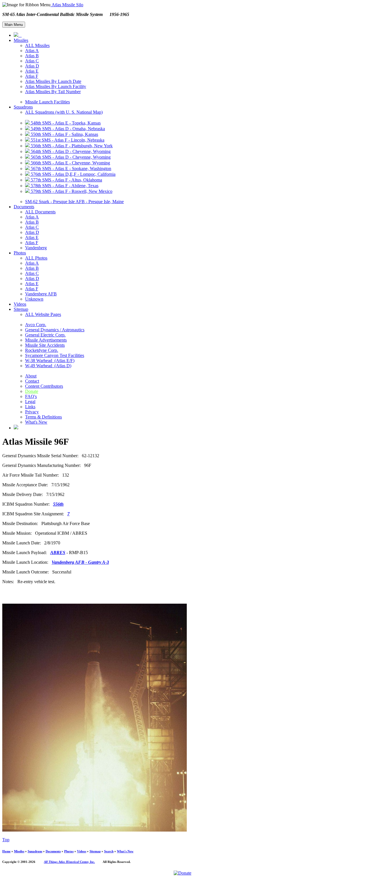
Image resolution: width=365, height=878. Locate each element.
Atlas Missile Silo (66, 4)
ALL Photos (36, 258)
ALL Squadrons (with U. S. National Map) (64, 112)
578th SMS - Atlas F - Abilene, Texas (64, 185)
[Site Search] (16, 427)
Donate (31, 391)
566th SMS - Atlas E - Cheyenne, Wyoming (70, 162)
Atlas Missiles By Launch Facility (55, 86)
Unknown (34, 299)
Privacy (32, 411)
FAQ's (31, 396)
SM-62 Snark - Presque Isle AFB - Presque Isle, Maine (74, 201)
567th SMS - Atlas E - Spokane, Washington (70, 168)
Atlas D (32, 66)
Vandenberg (36, 247)
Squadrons (23, 107)
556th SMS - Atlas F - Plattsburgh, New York (71, 145)
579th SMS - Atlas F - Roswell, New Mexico (71, 191)
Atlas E (31, 71)
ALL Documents (40, 211)
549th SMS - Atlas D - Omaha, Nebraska (67, 128)
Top (5, 839)
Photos (20, 252)
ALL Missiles (37, 45)
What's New (36, 422)
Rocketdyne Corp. (41, 350)
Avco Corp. (35, 324)
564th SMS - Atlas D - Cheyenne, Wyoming (70, 151)
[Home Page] (18, 35)
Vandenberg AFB (41, 293)
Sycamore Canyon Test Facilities (54, 355)
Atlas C (32, 60)
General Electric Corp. (45, 334)
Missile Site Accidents (45, 345)
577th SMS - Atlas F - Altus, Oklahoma (66, 179)
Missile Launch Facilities (47, 101)
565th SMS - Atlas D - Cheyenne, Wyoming (70, 157)
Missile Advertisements (46, 340)
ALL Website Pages (43, 314)
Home (6, 851)
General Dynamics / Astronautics (54, 329)
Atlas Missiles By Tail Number (53, 91)
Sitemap (21, 309)
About (30, 375)
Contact (32, 381)
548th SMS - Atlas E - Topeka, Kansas (65, 123)
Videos (20, 304)
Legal (30, 401)
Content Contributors (44, 386)
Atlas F (31, 76)
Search (108, 851)
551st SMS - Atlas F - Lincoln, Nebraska (67, 140)
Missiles (21, 40)
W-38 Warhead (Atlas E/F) (49, 360)
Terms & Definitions (43, 417)
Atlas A (32, 50)
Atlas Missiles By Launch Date (53, 81)
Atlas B (32, 55)
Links (30, 406)
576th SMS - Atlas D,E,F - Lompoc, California (72, 174)
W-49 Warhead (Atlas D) (48, 365)
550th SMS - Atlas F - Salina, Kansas (64, 134)
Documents (24, 206)
